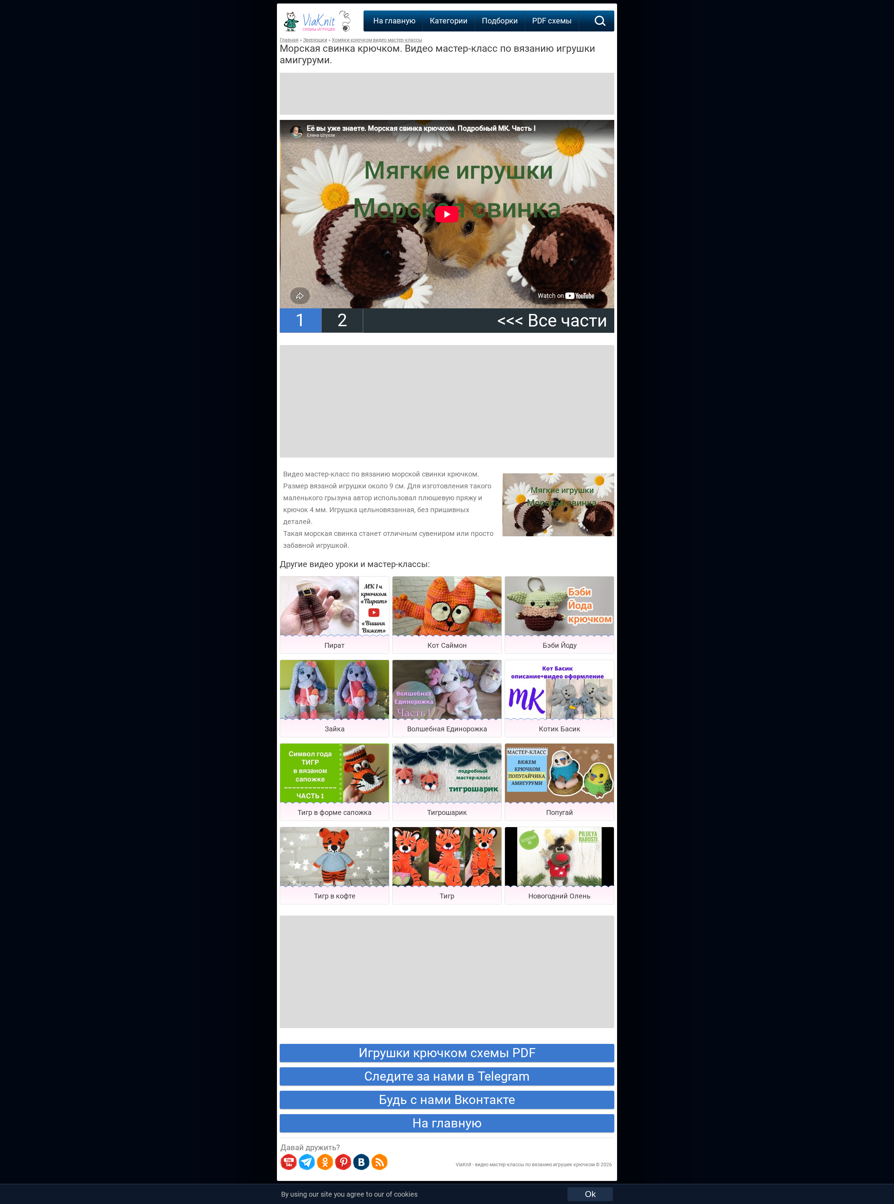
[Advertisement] (447, 93)
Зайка (335, 729)
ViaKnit (318, 24)
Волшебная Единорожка (447, 729)
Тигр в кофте (335, 896)
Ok (590, 1194)
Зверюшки (315, 40)
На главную (394, 20)
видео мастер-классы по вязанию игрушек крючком (535, 1164)
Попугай (559, 812)
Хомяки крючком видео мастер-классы (377, 40)
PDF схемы (552, 20)
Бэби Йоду (560, 645)
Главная (289, 40)
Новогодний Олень (559, 896)
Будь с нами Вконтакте (447, 1099)
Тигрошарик (447, 812)
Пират (334, 645)
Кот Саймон (447, 645)
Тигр (447, 896)
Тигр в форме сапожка (335, 812)
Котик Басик (559, 729)
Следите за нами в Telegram (447, 1076)
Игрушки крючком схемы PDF (447, 1053)
